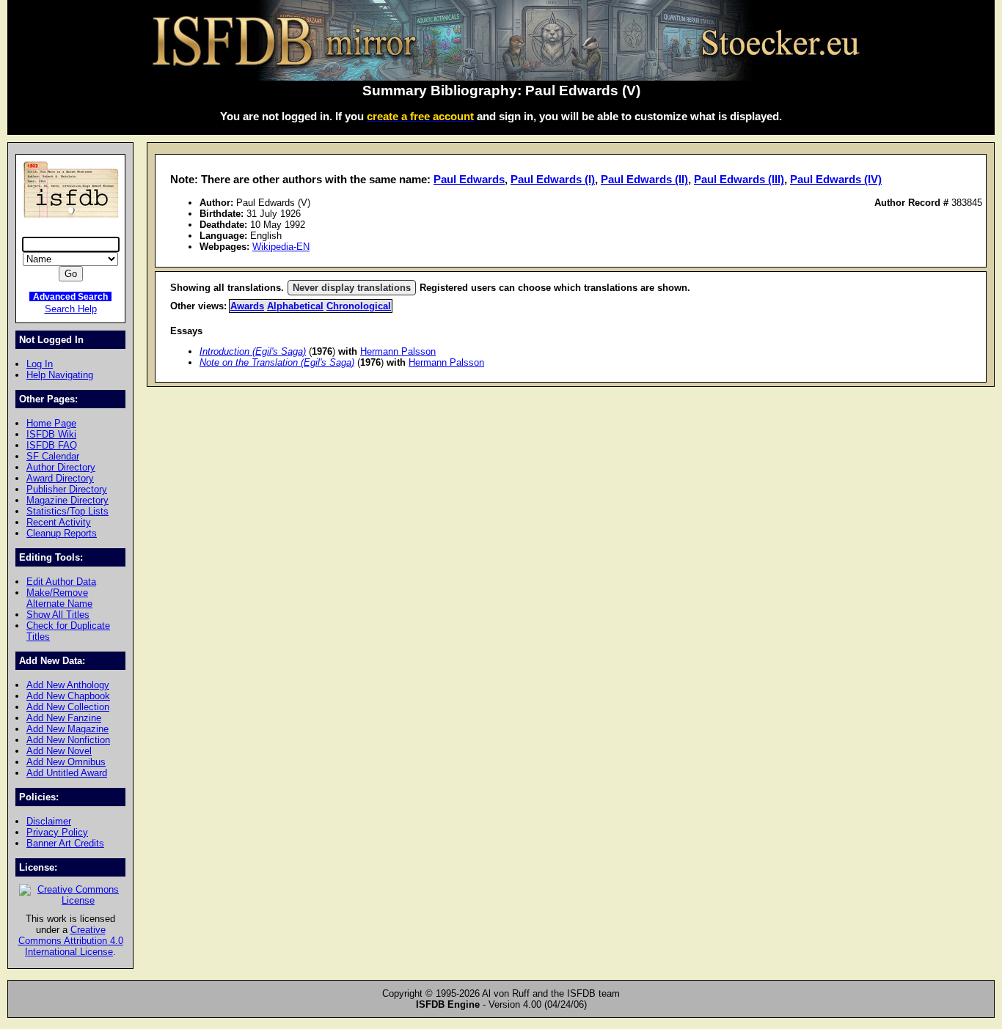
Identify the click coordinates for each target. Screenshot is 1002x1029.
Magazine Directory (67, 500)
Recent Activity (58, 522)
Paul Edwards (469, 179)
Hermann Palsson (398, 351)
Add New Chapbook (68, 695)
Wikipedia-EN (281, 246)
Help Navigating (59, 374)
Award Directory (60, 478)
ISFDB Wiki (51, 434)
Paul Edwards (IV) (836, 179)
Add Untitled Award (66, 772)
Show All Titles (57, 614)
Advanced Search (70, 296)
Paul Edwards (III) (739, 179)
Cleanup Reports (61, 533)
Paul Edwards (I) (553, 179)
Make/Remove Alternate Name (59, 598)
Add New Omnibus (66, 761)
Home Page (51, 423)
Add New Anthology (67, 684)
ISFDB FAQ (51, 445)
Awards (247, 305)
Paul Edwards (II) (644, 179)
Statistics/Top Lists (67, 511)
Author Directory (60, 467)
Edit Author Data (61, 581)
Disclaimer (48, 821)
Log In (39, 363)
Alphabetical (295, 305)
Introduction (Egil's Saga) (253, 351)
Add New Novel (59, 750)
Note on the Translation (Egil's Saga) (277, 362)
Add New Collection (67, 706)
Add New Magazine (67, 728)
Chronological (358, 305)
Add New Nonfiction (68, 739)
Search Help (71, 308)
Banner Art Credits (65, 843)
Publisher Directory (66, 489)
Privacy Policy (57, 832)
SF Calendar (52, 456)
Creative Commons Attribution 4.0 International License (70, 940)
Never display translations (352, 287)
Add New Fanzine (63, 717)
